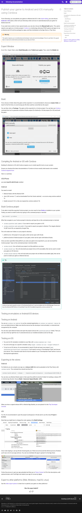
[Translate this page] (62, 2)
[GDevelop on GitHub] (2, 510)
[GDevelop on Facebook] (16, 510)
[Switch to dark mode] (66, 2)
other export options (11, 483)
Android (3, 20)
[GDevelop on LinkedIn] (19, 510)
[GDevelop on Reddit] (8, 510)
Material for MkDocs (11, 506)
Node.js (43, 210)
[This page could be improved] (32, 491)
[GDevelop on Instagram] (13, 510)
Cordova (26, 28)
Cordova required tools (7, 170)
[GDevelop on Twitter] (11, 510)
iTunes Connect (39, 472)
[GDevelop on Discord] (5, 510)
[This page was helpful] (30, 491)
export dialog (44, 18)
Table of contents (68, 8)
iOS (9, 20)
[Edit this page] (60, 9)
